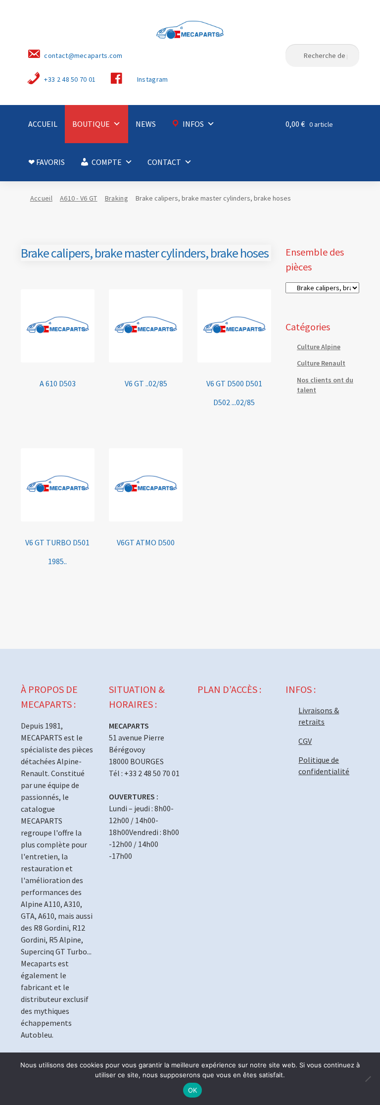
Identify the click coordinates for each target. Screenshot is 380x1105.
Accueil (41, 198)
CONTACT (164, 162)
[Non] (368, 1079)
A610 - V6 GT (78, 198)
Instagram (152, 79)
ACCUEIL (42, 124)
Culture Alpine (318, 346)
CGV (305, 741)
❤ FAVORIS (46, 162)
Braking (116, 198)
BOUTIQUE (91, 124)
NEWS (146, 124)
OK (192, 1090)
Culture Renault (321, 363)
